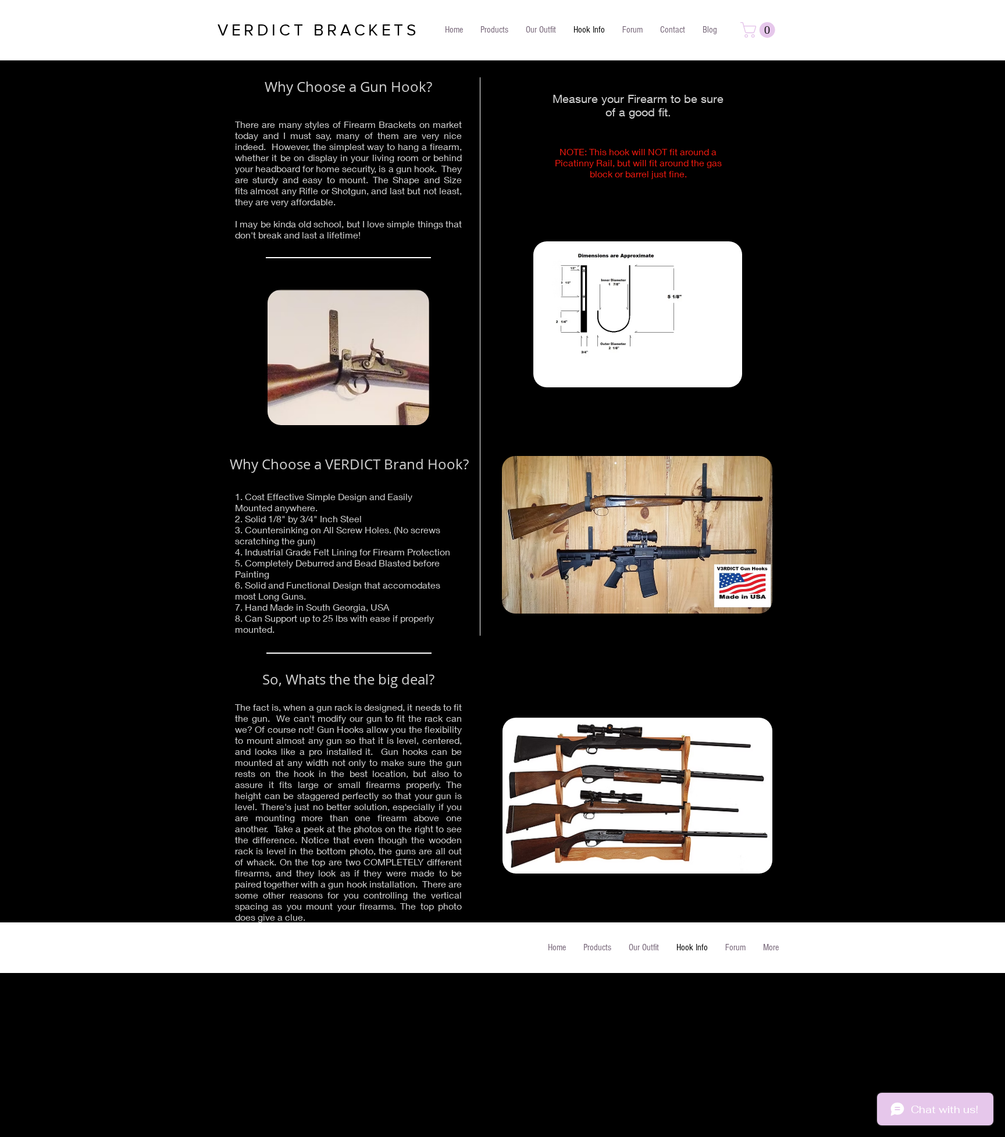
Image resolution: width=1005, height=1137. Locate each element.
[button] (759, 30)
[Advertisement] (349, 1054)
